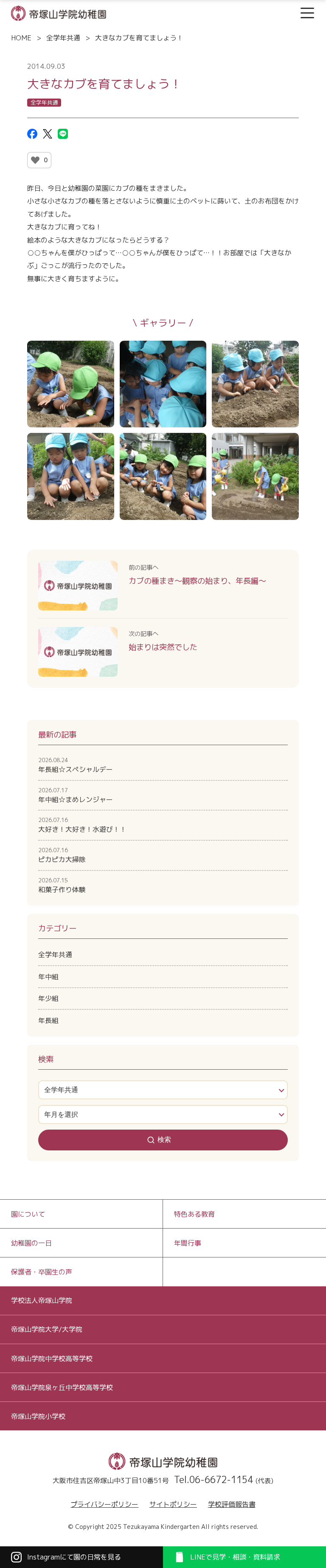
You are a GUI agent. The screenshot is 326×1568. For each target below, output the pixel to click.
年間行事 (187, 1243)
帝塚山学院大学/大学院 (46, 1329)
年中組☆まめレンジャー (75, 795)
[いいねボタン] (35, 160)
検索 (164, 1139)
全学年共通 (63, 37)
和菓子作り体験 (62, 885)
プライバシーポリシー (104, 1504)
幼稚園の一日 (31, 1243)
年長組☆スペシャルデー (75, 765)
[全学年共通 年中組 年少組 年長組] (163, 1089)
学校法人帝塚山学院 (41, 1300)
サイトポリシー (173, 1504)
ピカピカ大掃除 (62, 855)
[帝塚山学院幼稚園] (58, 12)
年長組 (48, 1020)
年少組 (48, 998)
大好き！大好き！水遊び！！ (82, 825)
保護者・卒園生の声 (41, 1272)
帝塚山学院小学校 (38, 1416)
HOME (21, 37)
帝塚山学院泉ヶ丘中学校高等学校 (62, 1387)
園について (28, 1214)
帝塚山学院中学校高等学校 (52, 1358)
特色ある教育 (194, 1214)
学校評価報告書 (232, 1504)
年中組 (48, 976)
